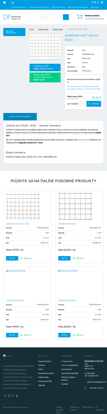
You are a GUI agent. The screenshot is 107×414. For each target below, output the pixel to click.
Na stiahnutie (58, 7)
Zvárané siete (43, 29)
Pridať (95, 104)
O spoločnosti (18, 7)
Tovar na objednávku (38, 7)
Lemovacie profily (45, 381)
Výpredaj (41, 385)
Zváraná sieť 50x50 (14, 301)
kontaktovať (83, 140)
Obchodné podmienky (77, 7)
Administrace (87, 407)
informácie (20, 117)
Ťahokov (41, 365)
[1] (66, 17)
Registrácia (99, 18)
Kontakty (95, 7)
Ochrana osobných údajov (59, 410)
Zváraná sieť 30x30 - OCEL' (18, 224)
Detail (12, 258)
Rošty (40, 369)
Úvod (32, 29)
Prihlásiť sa (89, 18)
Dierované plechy (44, 361)
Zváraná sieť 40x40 (67, 224)
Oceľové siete (58, 29)
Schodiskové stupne (46, 373)
